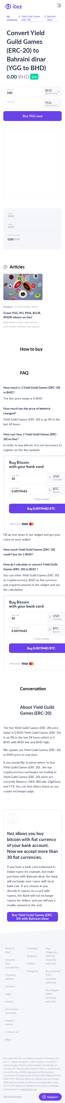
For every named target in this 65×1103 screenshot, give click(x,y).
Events (9, 1001)
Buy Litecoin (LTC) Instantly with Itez (53, 976)
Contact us (11, 1032)
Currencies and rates (11, 1011)
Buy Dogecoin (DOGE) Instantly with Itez (51, 955)
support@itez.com (28, 1089)
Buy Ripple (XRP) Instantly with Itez (52, 995)
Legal (8, 994)
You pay (10, 89)
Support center (10, 1022)
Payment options (10, 976)
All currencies (12, 18)
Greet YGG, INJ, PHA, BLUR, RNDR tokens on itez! (22, 315)
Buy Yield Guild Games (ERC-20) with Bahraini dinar (32, 917)
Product (8, 307)
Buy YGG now (32, 116)
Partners (10, 986)
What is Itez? (9, 950)
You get (10, 102)
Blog (7, 1039)
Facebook (32, 948)
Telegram (31, 956)
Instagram (32, 971)
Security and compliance (12, 963)
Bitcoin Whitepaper (13, 1096)
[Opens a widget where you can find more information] (50, 1097)
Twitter (30, 963)
